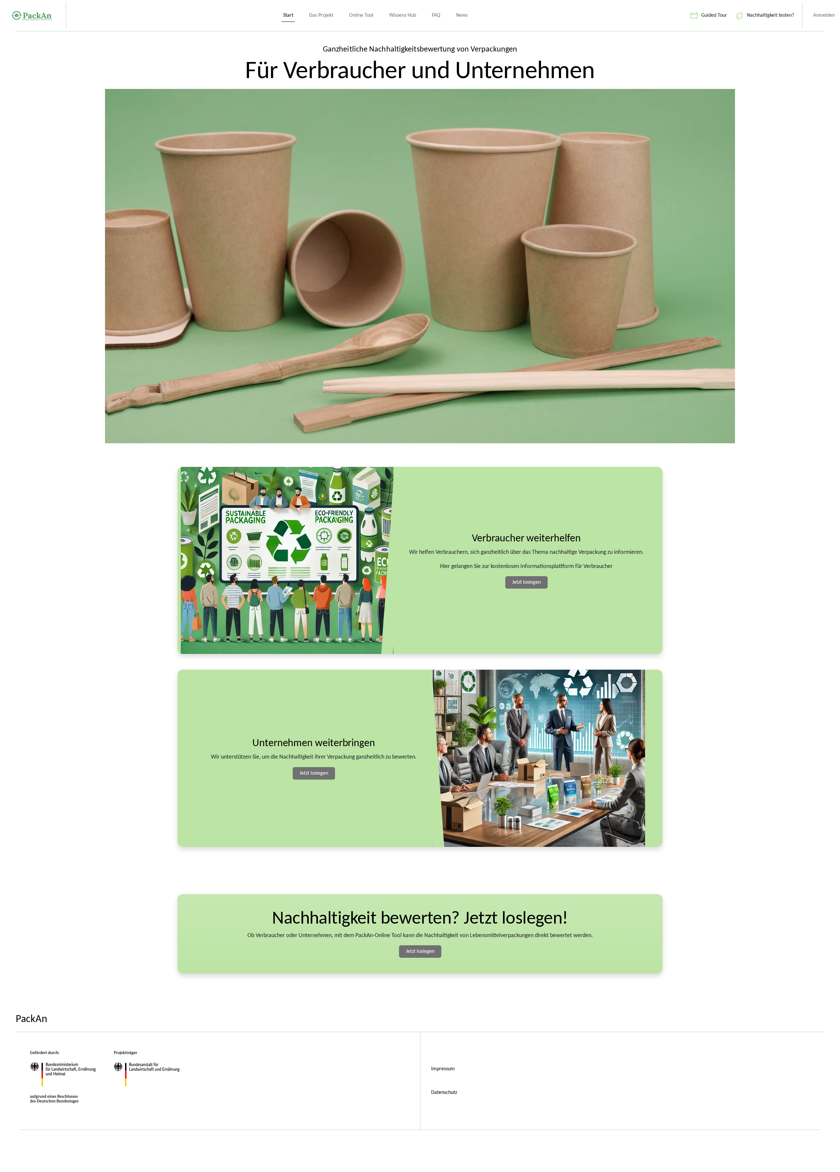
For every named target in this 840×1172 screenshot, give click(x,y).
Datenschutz (444, 1092)
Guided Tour (714, 15)
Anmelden (824, 15)
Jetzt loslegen (526, 582)
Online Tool (361, 15)
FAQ (436, 15)
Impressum (443, 1069)
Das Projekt (321, 15)
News (462, 15)
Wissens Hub (402, 15)
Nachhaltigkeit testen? (770, 15)
